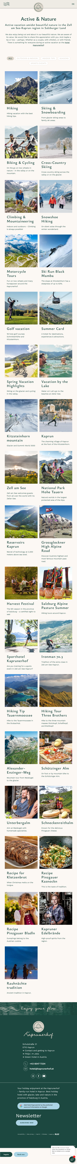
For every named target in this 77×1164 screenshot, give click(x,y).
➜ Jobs (35, 1054)
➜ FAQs (26, 1054)
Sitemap (44, 1134)
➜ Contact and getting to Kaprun (39, 1050)
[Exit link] (33, 1076)
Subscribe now (26, 1123)
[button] (6, 4)
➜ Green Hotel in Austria (35, 1057)
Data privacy (30, 1134)
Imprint (38, 1134)
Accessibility (21, 1134)
